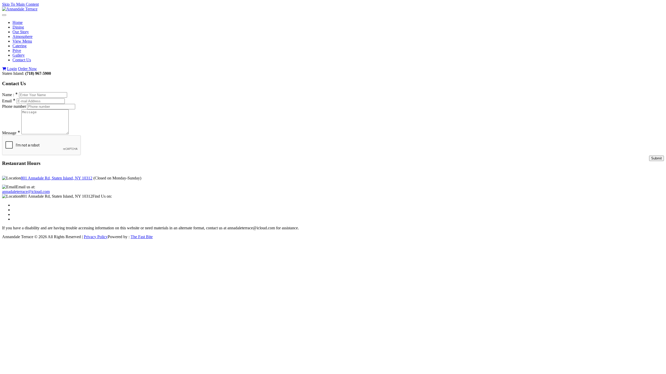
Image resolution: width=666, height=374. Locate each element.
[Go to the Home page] (19, 9)
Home (17, 22)
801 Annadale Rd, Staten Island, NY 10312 (56, 178)
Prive (16, 50)
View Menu (22, 41)
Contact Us (21, 60)
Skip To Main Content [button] (20, 4)
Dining (18, 27)
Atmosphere (22, 36)
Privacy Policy (96, 237)
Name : (10, 94)
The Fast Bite (142, 237)
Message (11, 133)
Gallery (18, 55)
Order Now (27, 68)
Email (9, 101)
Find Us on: (102, 196)
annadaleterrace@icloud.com (26, 191)
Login (12, 68)
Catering (19, 46)
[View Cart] (4, 68)
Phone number (14, 106)
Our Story (20, 32)
